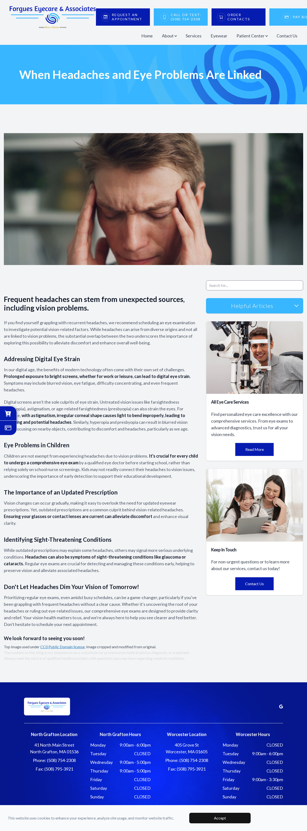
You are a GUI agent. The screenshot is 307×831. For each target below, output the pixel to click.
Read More (254, 449)
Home (147, 35)
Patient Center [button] (250, 35)
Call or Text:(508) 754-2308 (186, 17)
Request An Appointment (127, 17)
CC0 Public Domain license (62, 646)
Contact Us (287, 35)
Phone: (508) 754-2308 (54, 760)
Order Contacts (238, 17)
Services (193, 35)
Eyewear (219, 35)
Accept (220, 818)
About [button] (168, 35)
